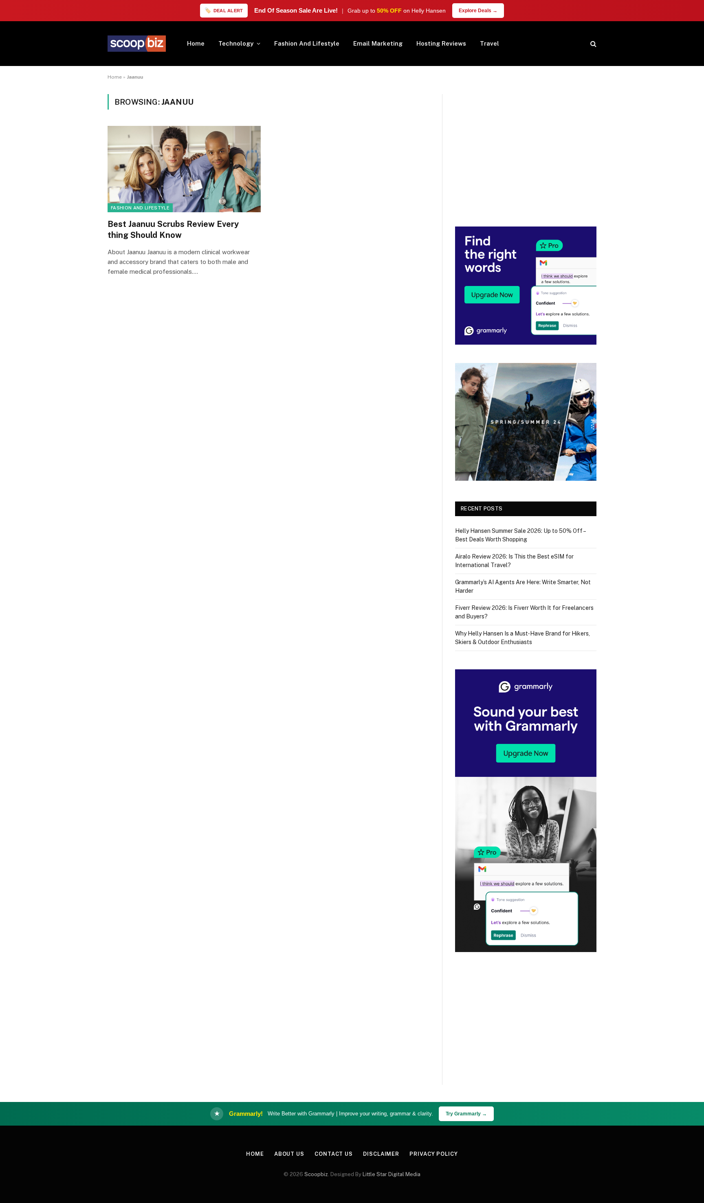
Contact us (334, 1154)
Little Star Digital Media (391, 1174)
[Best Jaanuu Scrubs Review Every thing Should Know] (184, 169)
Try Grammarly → (466, 1114)
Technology (235, 43)
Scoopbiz (316, 1174)
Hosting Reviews (441, 43)
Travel (489, 43)
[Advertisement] (525, 151)
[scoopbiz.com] (137, 43)
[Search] (592, 44)
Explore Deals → (478, 10)
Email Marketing (378, 43)
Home (196, 43)
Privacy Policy (433, 1154)
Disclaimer (381, 1154)
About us (289, 1154)
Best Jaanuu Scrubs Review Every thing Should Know (173, 229)
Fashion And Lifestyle (306, 43)
